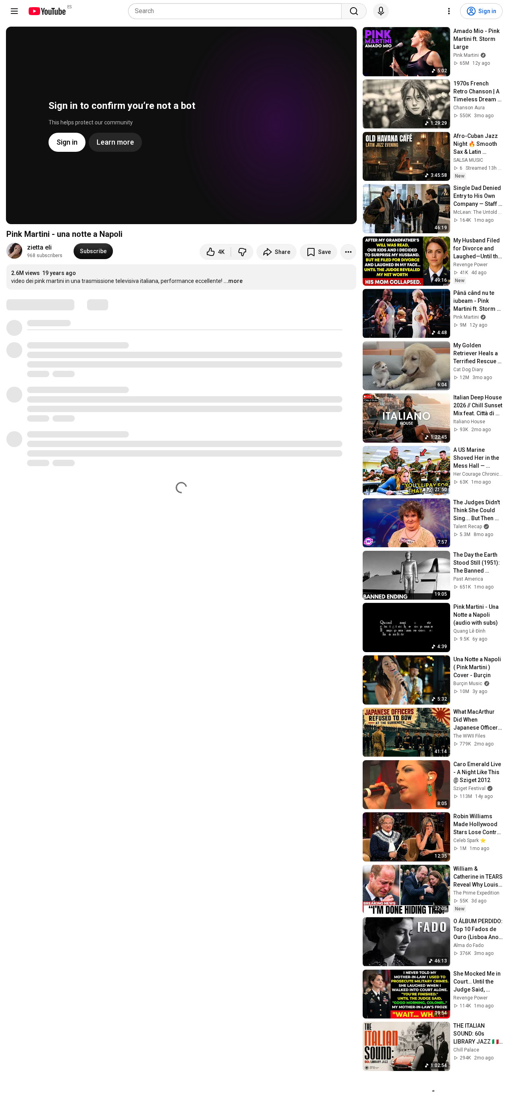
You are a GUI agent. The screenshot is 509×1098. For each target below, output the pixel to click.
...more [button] (233, 281)
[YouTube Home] (46, 11)
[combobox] (237, 11)
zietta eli (39, 247)
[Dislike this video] (242, 252)
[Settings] (449, 11)
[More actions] (348, 252)
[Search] (354, 11)
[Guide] (14, 11)
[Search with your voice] (381, 11)
